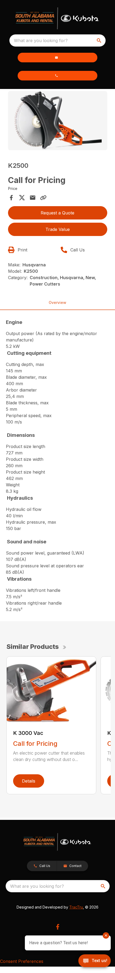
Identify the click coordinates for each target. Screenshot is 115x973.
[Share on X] (22, 197)
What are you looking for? (41, 40)
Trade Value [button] (57, 229)
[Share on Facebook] (11, 197)
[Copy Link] (43, 197)
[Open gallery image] (57, 120)
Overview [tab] (57, 302)
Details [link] (28, 781)
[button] (57, 57)
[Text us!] (94, 961)
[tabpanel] (57, 121)
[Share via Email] (32, 197)
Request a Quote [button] (57, 212)
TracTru (76, 907)
